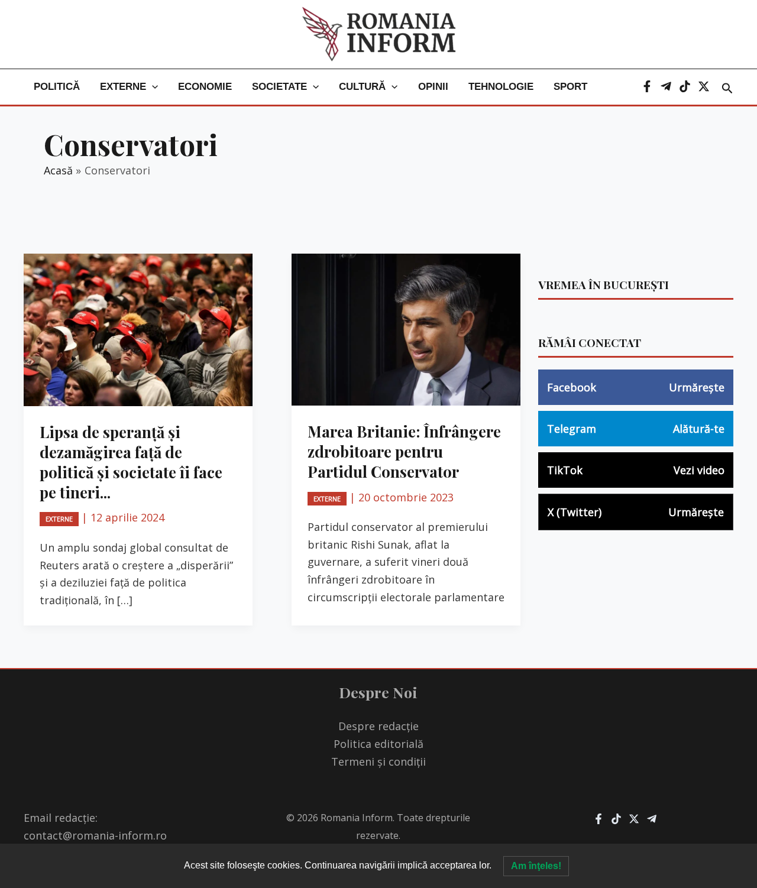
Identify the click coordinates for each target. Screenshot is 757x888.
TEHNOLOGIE (500, 86)
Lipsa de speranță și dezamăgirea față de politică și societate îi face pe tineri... (131, 462)
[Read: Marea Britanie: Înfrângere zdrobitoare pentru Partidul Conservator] (406, 329)
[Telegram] (666, 86)
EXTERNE (123, 86)
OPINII (433, 86)
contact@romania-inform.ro (95, 835)
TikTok (635, 470)
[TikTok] (685, 86)
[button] (152, 87)
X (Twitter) (636, 512)
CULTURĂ (362, 86)
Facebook (635, 387)
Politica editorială (378, 744)
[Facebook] (647, 86)
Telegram (635, 429)
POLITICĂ (57, 86)
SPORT (570, 86)
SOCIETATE (279, 86)
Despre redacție (378, 726)
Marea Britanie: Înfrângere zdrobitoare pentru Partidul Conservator (404, 451)
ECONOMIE (205, 86)
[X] (704, 86)
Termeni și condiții (378, 761)
